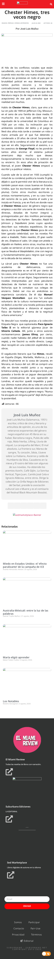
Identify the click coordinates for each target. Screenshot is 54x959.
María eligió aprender (16, 657)
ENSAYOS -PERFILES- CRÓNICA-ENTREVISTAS (15, 23)
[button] (51, 4)
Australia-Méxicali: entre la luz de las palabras (25, 612)
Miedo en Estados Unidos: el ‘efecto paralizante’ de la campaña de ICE (25, 565)
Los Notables (11, 701)
